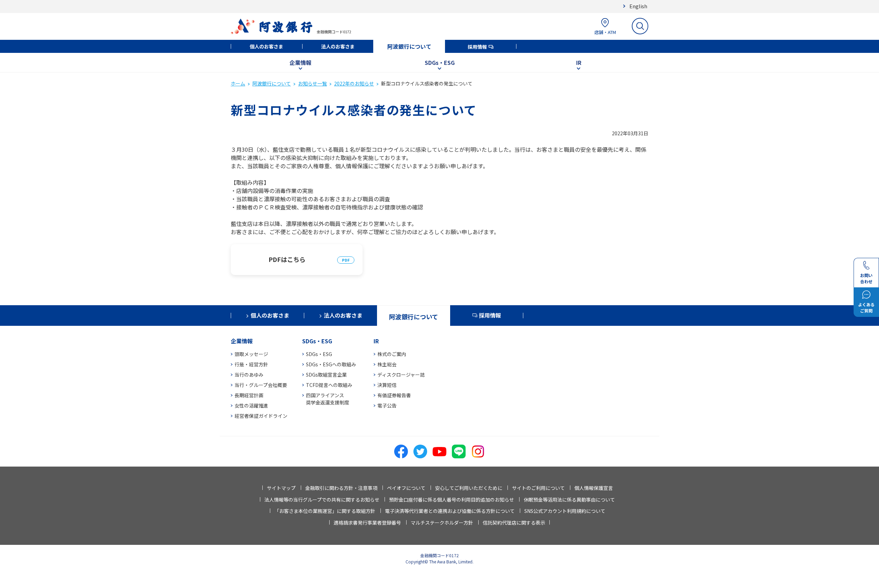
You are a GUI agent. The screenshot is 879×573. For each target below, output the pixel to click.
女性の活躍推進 (251, 405)
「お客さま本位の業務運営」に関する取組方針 (324, 510)
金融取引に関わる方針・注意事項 (341, 487)
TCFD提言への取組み (329, 384)
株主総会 (387, 364)
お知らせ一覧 (312, 83)
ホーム (238, 83)
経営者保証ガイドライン (261, 415)
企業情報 (300, 62)
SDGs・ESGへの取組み (331, 364)
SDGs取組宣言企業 (326, 374)
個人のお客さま (266, 46)
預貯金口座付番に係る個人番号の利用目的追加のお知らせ (451, 499)
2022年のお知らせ (354, 83)
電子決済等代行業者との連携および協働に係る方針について (450, 510)
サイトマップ (281, 487)
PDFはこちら (287, 259)
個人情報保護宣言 (593, 487)
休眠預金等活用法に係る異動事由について (569, 499)
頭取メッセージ (251, 354)
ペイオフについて (406, 487)
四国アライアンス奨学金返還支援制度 (327, 399)
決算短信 (387, 384)
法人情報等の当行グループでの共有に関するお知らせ (321, 499)
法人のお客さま (338, 46)
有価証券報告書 (394, 395)
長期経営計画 (249, 395)
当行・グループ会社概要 (261, 384)
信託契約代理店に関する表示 (514, 522)
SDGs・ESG (440, 62)
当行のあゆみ (249, 374)
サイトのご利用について (538, 487)
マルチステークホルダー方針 (442, 522)
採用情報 (477, 46)
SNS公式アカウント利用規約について (564, 510)
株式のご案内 (391, 354)
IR (578, 62)
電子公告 (387, 405)
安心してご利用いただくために (468, 487)
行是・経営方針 (251, 364)
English (638, 6)
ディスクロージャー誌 (401, 374)
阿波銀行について (409, 46)
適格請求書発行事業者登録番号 (367, 522)
